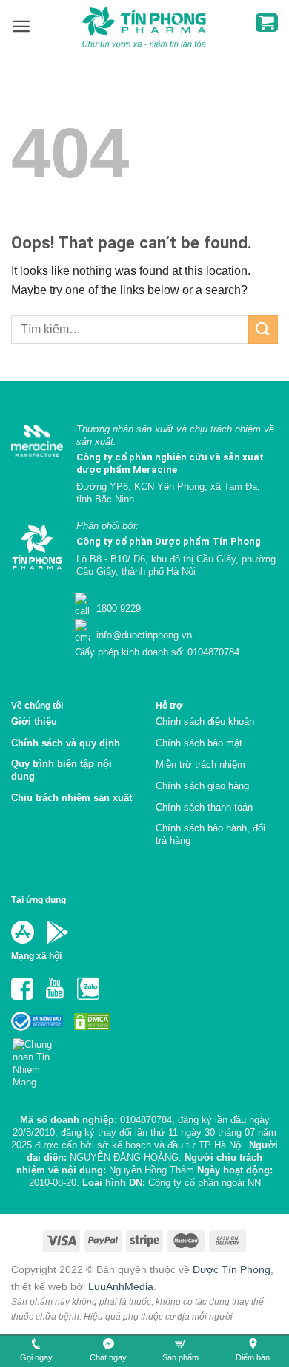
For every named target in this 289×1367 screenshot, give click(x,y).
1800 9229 (117, 608)
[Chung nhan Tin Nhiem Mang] (38, 1059)
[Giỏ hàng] (267, 22)
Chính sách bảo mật (199, 743)
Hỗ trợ (169, 705)
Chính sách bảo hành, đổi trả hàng (210, 834)
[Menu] (21, 26)
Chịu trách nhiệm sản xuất (71, 797)
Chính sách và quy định (65, 743)
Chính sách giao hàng (202, 785)
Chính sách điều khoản (205, 721)
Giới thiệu (34, 721)
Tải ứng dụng (38, 899)
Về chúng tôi (37, 705)
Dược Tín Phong (231, 1269)
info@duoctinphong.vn (142, 635)
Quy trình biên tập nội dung (61, 770)
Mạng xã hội (36, 956)
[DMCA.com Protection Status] (90, 1020)
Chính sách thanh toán (204, 807)
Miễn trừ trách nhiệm (200, 764)
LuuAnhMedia (120, 1286)
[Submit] (263, 329)
